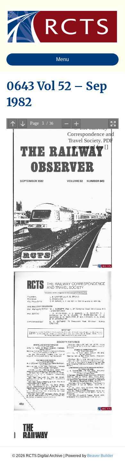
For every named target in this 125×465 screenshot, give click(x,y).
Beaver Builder (100, 455)
